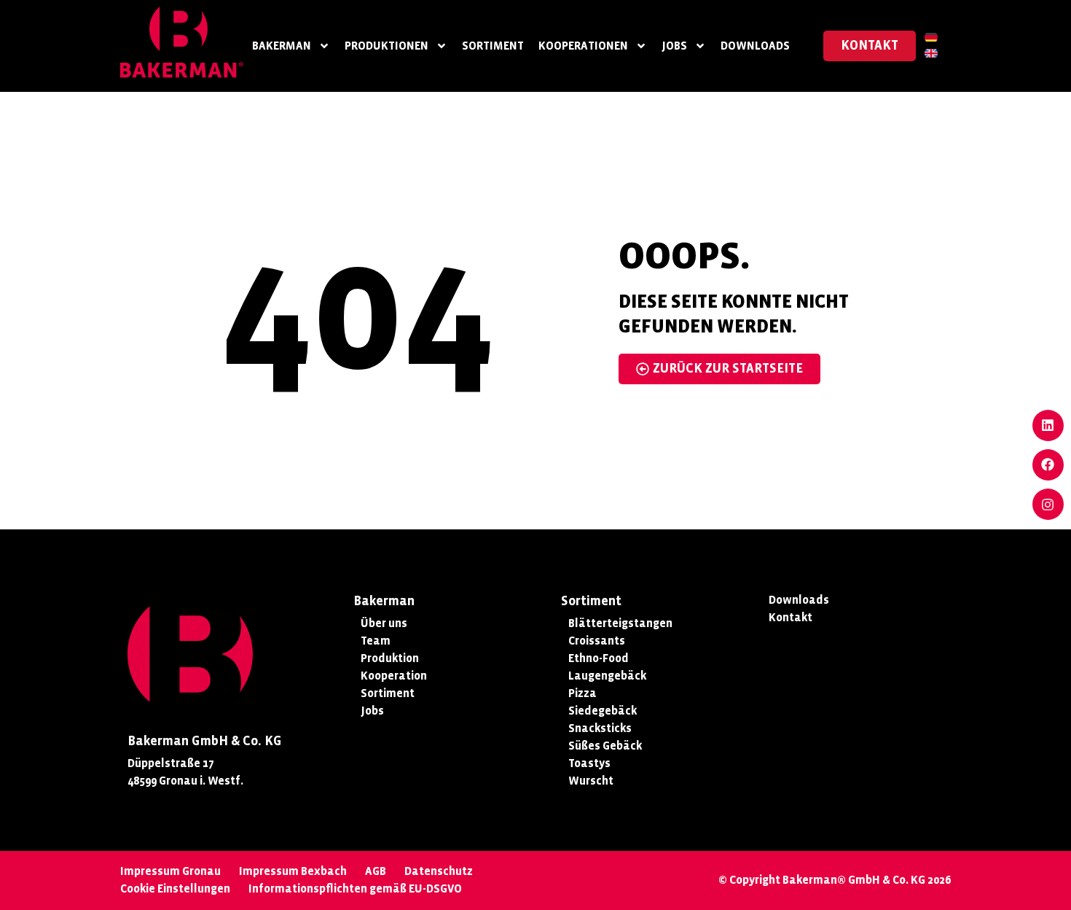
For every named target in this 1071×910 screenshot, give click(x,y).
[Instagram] (1048, 504)
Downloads (755, 45)
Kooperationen (583, 45)
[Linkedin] (1048, 425)
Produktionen (386, 45)
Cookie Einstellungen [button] (175, 888)
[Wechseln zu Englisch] (931, 54)
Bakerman (281, 45)
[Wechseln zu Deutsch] (931, 38)
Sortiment (493, 45)
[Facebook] (1048, 465)
